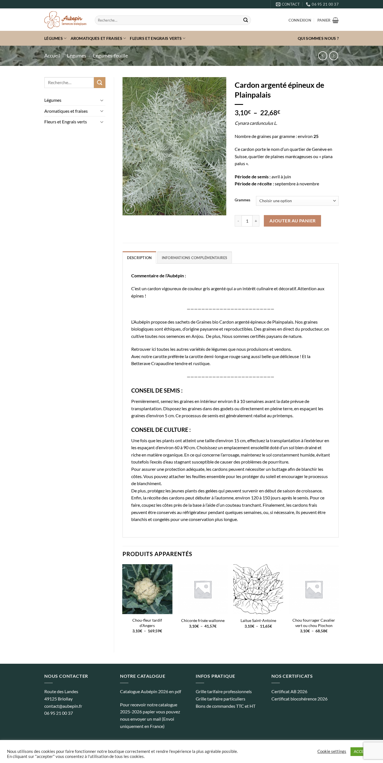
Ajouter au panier (292, 220)
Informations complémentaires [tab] (194, 257)
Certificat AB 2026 (289, 691)
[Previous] (123, 604)
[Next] (338, 604)
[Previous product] (333, 55)
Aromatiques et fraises (96, 38)
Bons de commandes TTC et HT (225, 706)
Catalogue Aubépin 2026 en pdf (150, 691)
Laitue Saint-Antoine (258, 620)
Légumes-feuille (110, 55)
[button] (300, 20)
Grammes (242, 200)
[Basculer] (102, 100)
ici (154, 349)
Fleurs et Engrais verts (156, 38)
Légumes (53, 38)
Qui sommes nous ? (318, 38)
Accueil (52, 55)
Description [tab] (139, 257)
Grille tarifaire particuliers (220, 698)
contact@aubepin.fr (63, 706)
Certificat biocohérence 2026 (299, 698)
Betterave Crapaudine (152, 363)
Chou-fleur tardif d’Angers (147, 623)
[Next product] (322, 55)
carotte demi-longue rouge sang (219, 356)
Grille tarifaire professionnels (224, 691)
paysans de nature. (284, 336)
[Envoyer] (245, 20)
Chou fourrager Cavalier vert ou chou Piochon (313, 623)
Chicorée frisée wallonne (203, 620)
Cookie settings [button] (331, 751)
